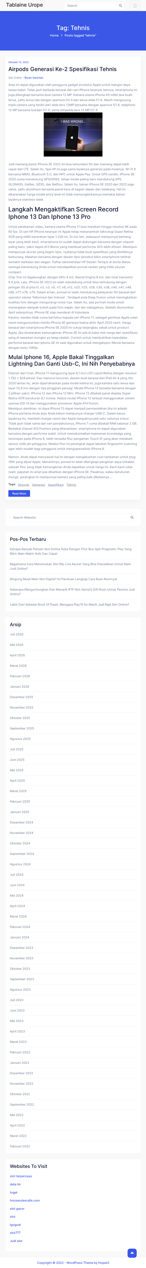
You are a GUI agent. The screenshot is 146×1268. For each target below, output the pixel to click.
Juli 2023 (16, 1000)
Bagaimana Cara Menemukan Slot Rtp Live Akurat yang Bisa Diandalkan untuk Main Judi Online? (70, 566)
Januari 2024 (19, 937)
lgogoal (15, 1225)
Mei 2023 (16, 1021)
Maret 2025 (18, 791)
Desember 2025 (21, 697)
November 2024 (21, 833)
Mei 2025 (16, 770)
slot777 (15, 1233)
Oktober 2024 (20, 843)
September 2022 (22, 1104)
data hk (15, 1184)
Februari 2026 (20, 676)
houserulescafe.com (25, 1200)
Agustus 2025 (20, 739)
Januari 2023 (19, 1063)
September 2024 (22, 854)
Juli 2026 (16, 634)
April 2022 (17, 1125)
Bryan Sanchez (34, 77)
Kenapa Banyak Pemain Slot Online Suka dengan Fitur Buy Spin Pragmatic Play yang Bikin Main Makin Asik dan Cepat (71, 551)
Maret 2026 (18, 666)
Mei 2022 (16, 1115)
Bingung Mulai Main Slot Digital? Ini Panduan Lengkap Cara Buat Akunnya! (63, 579)
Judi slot (16, 1241)
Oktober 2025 (20, 718)
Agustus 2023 (20, 989)
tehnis (71, 485)
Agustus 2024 (20, 864)
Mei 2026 (16, 645)
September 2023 (22, 979)
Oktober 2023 (20, 969)
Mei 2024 (16, 895)
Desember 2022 (21, 1073)
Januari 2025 (19, 812)
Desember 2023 (21, 948)
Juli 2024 (16, 874)
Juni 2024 (17, 885)
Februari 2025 (20, 801)
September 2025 (22, 728)
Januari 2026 (19, 686)
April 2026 (17, 655)
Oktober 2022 (20, 1094)
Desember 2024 (21, 822)
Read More (19, 493)
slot (12, 1216)
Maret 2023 (18, 1042)
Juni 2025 (17, 760)
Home (54, 35)
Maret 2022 (18, 1136)
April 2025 (17, 780)
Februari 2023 (20, 1052)
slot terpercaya (21, 1176)
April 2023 (17, 1031)
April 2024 (17, 906)
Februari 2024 (20, 927)
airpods (23, 485)
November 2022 (21, 1083)
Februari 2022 (20, 1146)
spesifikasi (56, 485)
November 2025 (21, 707)
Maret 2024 (18, 916)
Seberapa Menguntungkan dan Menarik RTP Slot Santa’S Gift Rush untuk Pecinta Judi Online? (72, 592)
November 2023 (21, 958)
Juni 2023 (17, 1010)
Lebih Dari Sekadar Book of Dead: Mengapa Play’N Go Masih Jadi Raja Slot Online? (69, 604)
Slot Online (15, 77)
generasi (38, 485)
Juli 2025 (16, 749)
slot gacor (17, 1208)
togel (13, 1192)
